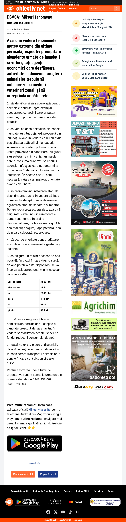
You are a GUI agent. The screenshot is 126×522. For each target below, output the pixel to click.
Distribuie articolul (23, 474)
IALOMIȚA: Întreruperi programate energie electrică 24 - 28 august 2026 (97, 23)
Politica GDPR (82, 491)
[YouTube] (63, 512)
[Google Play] (78, 512)
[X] (56, 512)
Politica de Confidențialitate (46, 491)
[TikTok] (70, 512)
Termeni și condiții (20, 491)
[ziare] (83, 386)
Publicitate (98, 491)
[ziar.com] (104, 386)
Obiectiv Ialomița (40, 409)
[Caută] (117, 8)
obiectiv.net (30, 8)
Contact (111, 491)
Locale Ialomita (57, 4)
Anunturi (73, 8)
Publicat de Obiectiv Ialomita (18, 29)
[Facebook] (48, 512)
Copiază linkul (48, 474)
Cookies (68, 491)
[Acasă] (10, 8)
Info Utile (74, 4)
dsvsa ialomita (34, 463)
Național (53, 12)
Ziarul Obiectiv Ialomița (32, 2)
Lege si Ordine (57, 8)
